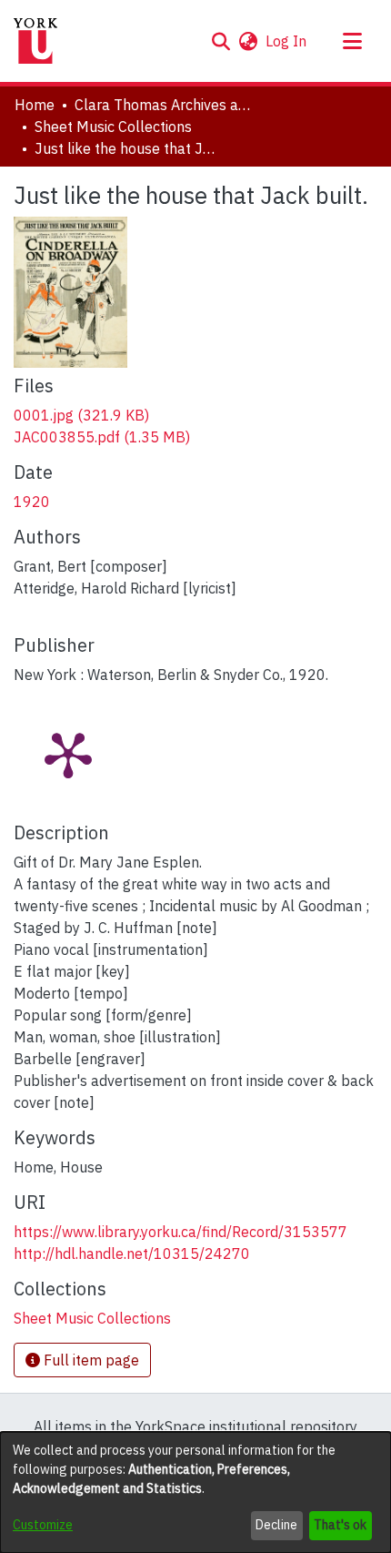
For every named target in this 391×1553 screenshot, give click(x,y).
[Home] (35, 41)
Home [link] (35, 105)
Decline (276, 1525)
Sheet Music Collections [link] (113, 126)
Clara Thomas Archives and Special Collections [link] (165, 105)
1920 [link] (32, 501)
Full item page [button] (89, 1360)
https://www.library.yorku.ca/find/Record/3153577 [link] (180, 1232)
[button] (220, 41)
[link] (81, 415)
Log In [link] (287, 41)
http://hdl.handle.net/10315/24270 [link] (132, 1253)
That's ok (340, 1525)
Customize (43, 1525)
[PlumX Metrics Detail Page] (68, 753)
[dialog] (195, 1492)
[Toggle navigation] (351, 41)
